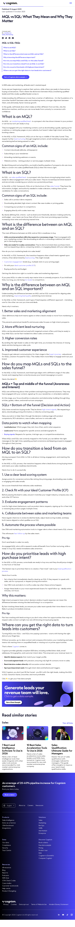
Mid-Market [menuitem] (43, 831)
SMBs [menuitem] (41, 828)
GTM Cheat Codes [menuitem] (9, 880)
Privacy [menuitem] (5, 904)
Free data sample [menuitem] (45, 845)
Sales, (4, 34)
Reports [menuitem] (5, 873)
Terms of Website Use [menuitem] (39, 904)
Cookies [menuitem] (14, 904)
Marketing (9, 34)
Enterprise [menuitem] (42, 833)
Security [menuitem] (5, 848)
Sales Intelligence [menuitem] (8, 820)
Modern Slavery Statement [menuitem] (58, 904)
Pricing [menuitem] (41, 848)
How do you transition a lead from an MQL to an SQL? (23, 64)
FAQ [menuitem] (40, 853)
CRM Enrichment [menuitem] (8, 825)
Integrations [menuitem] (6, 828)
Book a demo (10, 795)
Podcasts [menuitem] (5, 875)
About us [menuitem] (22, 805)
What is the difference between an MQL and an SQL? (23, 54)
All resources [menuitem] (6, 867)
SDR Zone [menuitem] (5, 878)
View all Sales (68, 723)
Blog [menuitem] (3, 870)
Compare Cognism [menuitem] (45, 858)
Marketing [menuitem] (42, 823)
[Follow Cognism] (59, 915)
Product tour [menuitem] (43, 850)
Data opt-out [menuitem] (24, 904)
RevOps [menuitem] (41, 825)
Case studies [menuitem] (6, 883)
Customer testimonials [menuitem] (10, 886)
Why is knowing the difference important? (19, 57)
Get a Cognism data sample (14, 77)
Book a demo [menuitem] (43, 842)
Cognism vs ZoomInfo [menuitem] (46, 855)
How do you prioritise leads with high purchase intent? (23, 67)
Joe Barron (7, 33)
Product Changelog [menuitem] (9, 891)
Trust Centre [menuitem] (6, 850)
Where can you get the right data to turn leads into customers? (27, 70)
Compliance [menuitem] (6, 845)
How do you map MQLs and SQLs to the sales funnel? (23, 60)
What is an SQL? (9, 51)
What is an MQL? (9, 47)
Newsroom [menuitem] (39, 805)
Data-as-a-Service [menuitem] (9, 823)
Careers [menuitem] (30, 805)
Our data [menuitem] (5, 842)
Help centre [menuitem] (6, 888)
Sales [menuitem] (40, 820)
